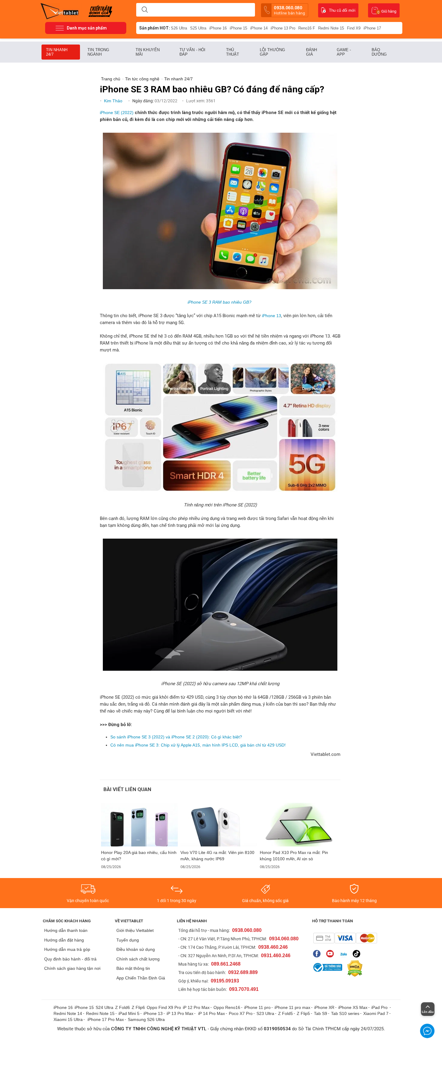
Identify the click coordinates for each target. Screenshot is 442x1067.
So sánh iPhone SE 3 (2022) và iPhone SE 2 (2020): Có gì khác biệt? (176, 737)
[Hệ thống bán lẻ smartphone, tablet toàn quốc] (61, 11)
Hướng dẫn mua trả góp (67, 949)
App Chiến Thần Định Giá (140, 978)
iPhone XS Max (352, 1007)
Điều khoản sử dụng (135, 949)
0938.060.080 (289, 10)
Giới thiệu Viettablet (135, 930)
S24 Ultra (104, 1007)
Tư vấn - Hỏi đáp (192, 52)
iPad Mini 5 (129, 1013)
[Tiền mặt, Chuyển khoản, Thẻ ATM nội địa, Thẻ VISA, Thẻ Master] (345, 938)
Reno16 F (306, 28)
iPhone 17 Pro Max (105, 1019)
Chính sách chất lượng (138, 959)
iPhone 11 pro (257, 1007)
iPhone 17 (372, 28)
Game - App (344, 52)
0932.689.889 (243, 972)
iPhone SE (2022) (117, 112)
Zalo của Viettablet (345, 953)
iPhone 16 (218, 28)
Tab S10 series (345, 1013)
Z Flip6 (138, 1007)
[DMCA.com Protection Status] (353, 968)
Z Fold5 (285, 1013)
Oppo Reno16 (226, 1007)
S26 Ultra (179, 28)
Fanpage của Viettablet (318, 953)
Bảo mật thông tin (133, 968)
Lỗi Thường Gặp (272, 52)
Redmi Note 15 (331, 28)
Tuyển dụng (127, 940)
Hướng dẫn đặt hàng (64, 940)
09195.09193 (225, 980)
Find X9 (354, 28)
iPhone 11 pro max (292, 1007)
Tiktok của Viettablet (358, 953)
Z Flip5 (303, 1013)
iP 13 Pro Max (180, 1013)
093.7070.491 (244, 989)
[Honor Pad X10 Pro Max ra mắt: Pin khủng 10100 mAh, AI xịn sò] (298, 824)
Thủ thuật (232, 52)
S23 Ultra (265, 1013)
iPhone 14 (259, 28)
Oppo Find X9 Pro (164, 1007)
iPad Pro (380, 1007)
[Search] (144, 10)
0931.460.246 (275, 955)
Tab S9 (320, 1013)
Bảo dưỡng (379, 52)
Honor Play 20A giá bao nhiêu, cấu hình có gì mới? (138, 855)
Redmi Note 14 (68, 1013)
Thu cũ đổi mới (342, 10)
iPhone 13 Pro (283, 28)
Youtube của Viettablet (331, 953)
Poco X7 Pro (241, 1013)
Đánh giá (311, 52)
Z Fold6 (122, 1007)
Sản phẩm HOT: (154, 28)
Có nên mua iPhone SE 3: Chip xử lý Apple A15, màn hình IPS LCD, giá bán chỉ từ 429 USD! (198, 745)
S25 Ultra (198, 28)
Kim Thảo (114, 100)
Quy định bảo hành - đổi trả (70, 959)
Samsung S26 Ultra (146, 1019)
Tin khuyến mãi (148, 52)
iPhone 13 (271, 315)
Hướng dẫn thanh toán (65, 930)
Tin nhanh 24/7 (56, 52)
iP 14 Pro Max (211, 1013)
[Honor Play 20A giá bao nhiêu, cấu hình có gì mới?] (139, 824)
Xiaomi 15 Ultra (68, 1019)
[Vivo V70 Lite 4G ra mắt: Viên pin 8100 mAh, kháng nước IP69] (218, 824)
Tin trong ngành (98, 52)
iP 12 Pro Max (196, 1007)
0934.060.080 (284, 938)
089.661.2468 (226, 963)
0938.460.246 (273, 947)
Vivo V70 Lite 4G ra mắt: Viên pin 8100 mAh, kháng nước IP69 (217, 855)
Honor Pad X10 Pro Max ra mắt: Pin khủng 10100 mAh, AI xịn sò (294, 855)
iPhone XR (324, 1007)
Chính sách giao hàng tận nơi (72, 968)
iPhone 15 (238, 28)
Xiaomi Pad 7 (375, 1013)
